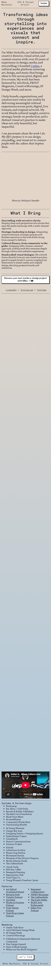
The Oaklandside (39, 897)
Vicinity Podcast (14, 897)
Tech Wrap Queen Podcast (15, 914)
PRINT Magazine (39, 894)
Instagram (27, 290)
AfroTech (10, 899)
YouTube (41, 290)
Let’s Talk (25, 957)
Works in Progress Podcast (15, 904)
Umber (35, 66)
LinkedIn (11, 290)
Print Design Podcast (12, 909)
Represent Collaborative (37, 891)
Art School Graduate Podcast (15, 891)
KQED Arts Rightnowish (37, 904)
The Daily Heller (39, 899)
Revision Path (13, 894)
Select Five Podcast (36, 909)
